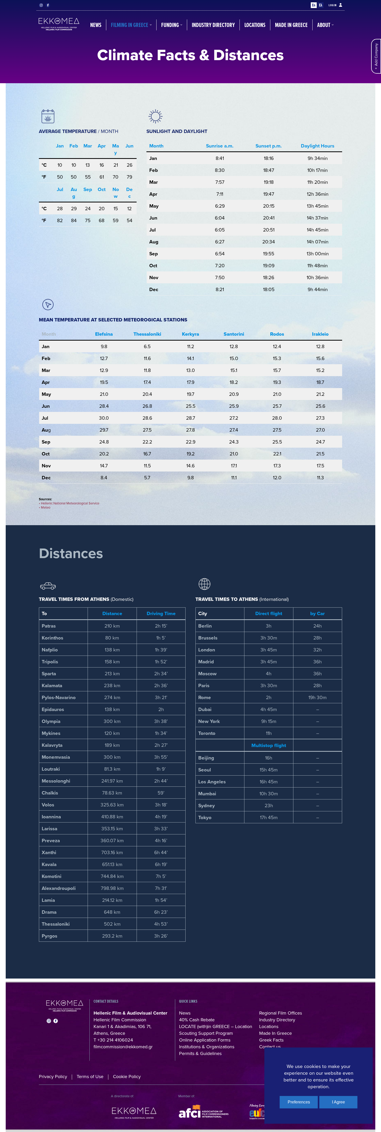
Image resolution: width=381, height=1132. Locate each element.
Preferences (299, 1102)
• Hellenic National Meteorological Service (69, 503)
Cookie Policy (127, 1076)
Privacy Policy (53, 1076)
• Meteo (44, 507)
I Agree (338, 1102)
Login (333, 5)
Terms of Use (90, 1076)
